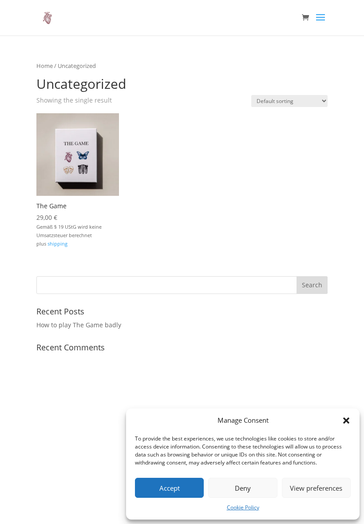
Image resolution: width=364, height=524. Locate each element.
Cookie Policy (243, 507)
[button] (346, 420)
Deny (243, 488)
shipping (57, 243)
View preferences (316, 488)
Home (44, 66)
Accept (169, 488)
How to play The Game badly (78, 325)
